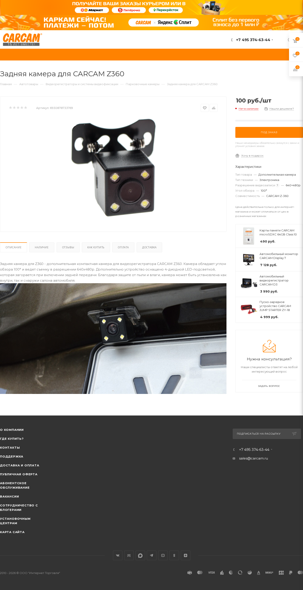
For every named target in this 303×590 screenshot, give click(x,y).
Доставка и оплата (19, 465)
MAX (140, 555)
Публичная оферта (18, 474)
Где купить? (12, 438)
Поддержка (11, 456)
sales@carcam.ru (253, 458)
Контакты (10, 447)
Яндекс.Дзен (185, 555)
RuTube (129, 555)
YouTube (163, 555)
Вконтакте (117, 555)
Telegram (151, 555)
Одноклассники (174, 555)
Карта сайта (12, 532)
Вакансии (9, 496)
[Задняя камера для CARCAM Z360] (113, 167)
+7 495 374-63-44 (252, 40)
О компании (12, 429)
